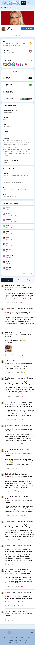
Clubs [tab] (18, 280)
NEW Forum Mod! (11, 361)
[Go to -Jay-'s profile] (2, 286)
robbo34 (9, 267)
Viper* (8, 213)
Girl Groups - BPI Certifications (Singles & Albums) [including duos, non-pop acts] (19, 570)
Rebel (8, 225)
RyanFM (8, 261)
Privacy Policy (14, 637)
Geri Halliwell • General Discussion (16, 474)
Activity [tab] (6, 280)
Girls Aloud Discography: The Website (17, 285)
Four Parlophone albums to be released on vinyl (19, 309)
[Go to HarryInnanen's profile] (27, 99)
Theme (6, 637)
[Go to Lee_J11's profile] (4, 208)
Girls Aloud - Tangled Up (13, 332)
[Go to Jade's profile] (4, 244)
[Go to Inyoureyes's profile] (4, 256)
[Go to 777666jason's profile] (23, 99)
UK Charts (27, 574)
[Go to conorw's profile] (4, 220)
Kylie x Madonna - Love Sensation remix (18, 402)
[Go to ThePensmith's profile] (30, 99)
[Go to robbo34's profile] (4, 268)
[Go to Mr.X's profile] (21, 99)
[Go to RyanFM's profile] (4, 262)
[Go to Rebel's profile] (4, 226)
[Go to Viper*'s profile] (4, 214)
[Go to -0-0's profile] (25, 99)
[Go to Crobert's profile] (4, 250)
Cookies (29, 637)
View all (30, 60)
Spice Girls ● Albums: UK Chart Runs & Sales (18, 426)
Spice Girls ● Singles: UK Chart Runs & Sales (17, 450)
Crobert (8, 249)
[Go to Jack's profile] (4, 238)
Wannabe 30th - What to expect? (16, 611)
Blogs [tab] (29, 280)
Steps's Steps (28, 363)
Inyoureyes (9, 255)
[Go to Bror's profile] (28, 99)
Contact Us (22, 637)
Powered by (17, 642)
